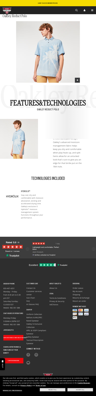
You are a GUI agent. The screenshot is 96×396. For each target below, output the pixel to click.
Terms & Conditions (58, 298)
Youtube (28, 363)
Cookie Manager (84, 383)
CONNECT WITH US (33, 349)
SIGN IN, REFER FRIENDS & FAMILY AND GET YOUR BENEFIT (13, 337)
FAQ (28, 301)
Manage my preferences (12, 390)
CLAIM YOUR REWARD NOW (13, 360)
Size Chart (30, 298)
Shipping (76, 294)
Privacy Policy (26, 385)
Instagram (36, 355)
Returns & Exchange (81, 298)
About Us (53, 288)
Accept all (80, 389)
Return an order (79, 301)
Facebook (28, 355)
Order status (78, 288)
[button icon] (76, 10)
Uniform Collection (34, 314)
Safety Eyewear (32, 337)
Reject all (52, 389)
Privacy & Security (57, 301)
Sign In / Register (84, 10)
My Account (77, 291)
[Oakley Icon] (7, 10)
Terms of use (41, 385)
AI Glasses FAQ (32, 304)
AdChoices (54, 304)
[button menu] (92, 10)
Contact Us (30, 288)
